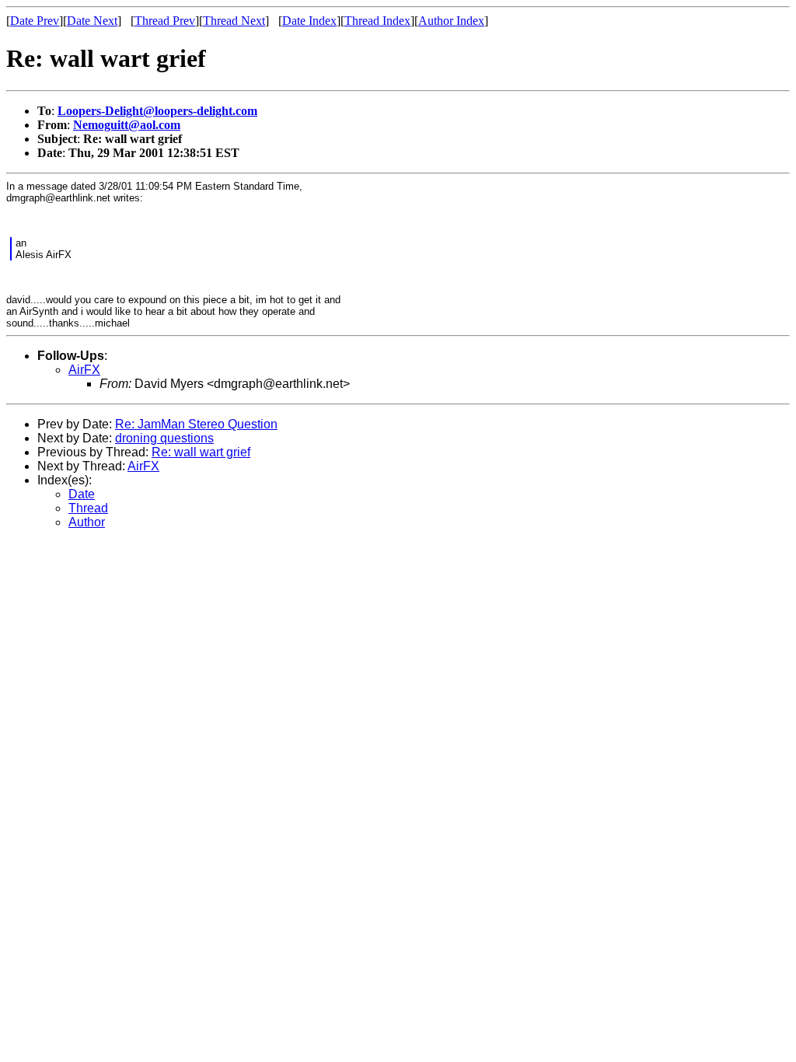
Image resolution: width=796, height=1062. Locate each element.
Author (86, 522)
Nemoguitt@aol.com (126, 124)
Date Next (92, 20)
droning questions (164, 438)
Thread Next (234, 20)
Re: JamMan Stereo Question (196, 424)
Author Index (451, 20)
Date (81, 494)
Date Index (309, 20)
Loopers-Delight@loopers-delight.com (157, 110)
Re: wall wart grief (201, 452)
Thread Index (377, 20)
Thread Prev (164, 20)
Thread (88, 508)
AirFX (84, 369)
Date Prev (34, 20)
